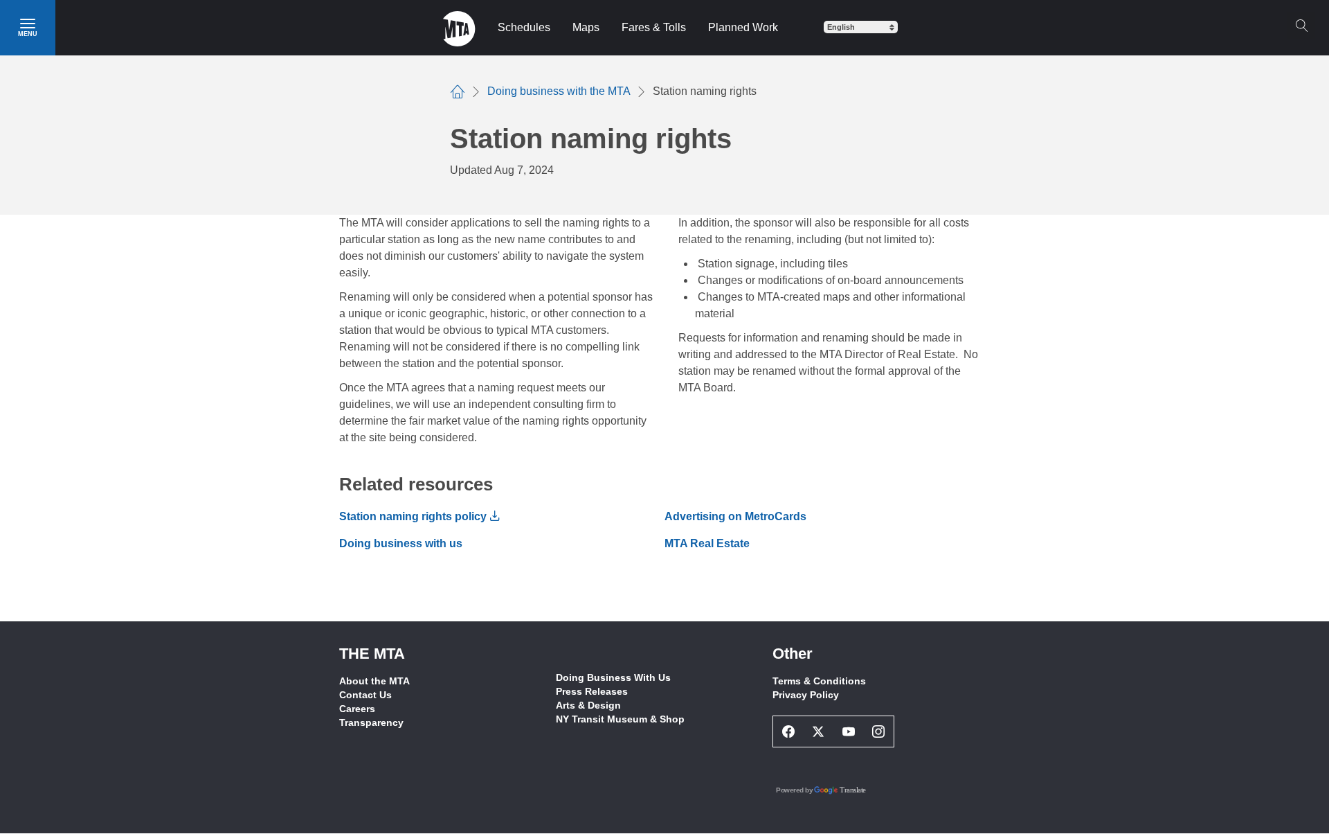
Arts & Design (588, 705)
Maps (585, 27)
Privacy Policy (805, 694)
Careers (357, 708)
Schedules (524, 27)
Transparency (371, 722)
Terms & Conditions (819, 680)
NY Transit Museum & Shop (620, 719)
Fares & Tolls (654, 27)
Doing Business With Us (613, 677)
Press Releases (592, 691)
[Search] (1301, 25)
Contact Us (365, 694)
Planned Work (743, 27)
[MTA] (459, 27)
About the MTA (374, 680)
